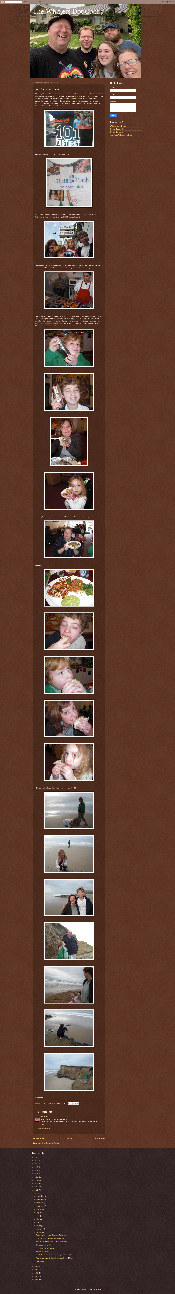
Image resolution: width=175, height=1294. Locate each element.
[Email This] (69, 1103)
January (39, 1232)
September (40, 1206)
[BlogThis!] (71, 1103)
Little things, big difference (45, 1248)
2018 (36, 1167)
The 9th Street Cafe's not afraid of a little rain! (51, 1242)
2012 (36, 1187)
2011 (36, 1190)
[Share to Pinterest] (78, 1103)
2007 (36, 1273)
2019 (36, 1164)
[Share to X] (73, 1103)
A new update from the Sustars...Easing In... (51, 1235)
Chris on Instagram (116, 132)
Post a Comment (44, 1129)
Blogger (98, 1289)
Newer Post (38, 1138)
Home (69, 1138)
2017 (36, 1170)
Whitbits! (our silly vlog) (118, 126)
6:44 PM (43, 1124)
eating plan (89, 517)
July (38, 1213)
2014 (36, 1180)
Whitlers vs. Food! (42, 1251)
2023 (36, 1157)
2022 (36, 1160)
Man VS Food (76, 98)
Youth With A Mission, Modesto (121, 135)
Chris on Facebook (116, 129)
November (40, 1199)
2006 (36, 1276)
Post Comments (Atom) (50, 1143)
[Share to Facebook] (76, 1103)
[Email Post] (65, 1103)
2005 (36, 1280)
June (38, 1216)
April (38, 1222)
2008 (36, 1270)
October (39, 1203)
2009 (36, 1266)
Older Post (100, 1138)
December (40, 1196)
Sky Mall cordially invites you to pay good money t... (54, 1255)
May (38, 1219)
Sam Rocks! (40, 1261)
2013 (36, 1183)
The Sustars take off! (43, 1245)
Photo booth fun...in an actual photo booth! (50, 1238)
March (38, 1226)
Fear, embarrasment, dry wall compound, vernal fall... (54, 1258)
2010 (36, 1193)
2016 (36, 1174)
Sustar (43, 1116)
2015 (36, 1177)
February (39, 1229)
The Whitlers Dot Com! (67, 11)
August (39, 1209)
